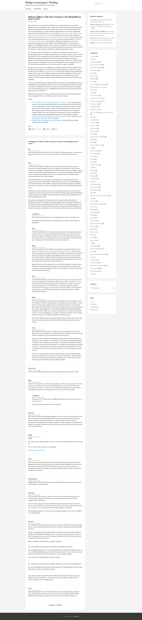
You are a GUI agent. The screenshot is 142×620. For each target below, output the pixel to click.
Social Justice (93, 246)
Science (92, 237)
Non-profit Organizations (97, 204)
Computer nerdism (95, 101)
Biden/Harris (93, 70)
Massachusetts (94, 187)
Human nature (94, 164)
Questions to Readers (95, 223)
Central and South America (97, 87)
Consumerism (94, 104)
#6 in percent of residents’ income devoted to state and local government (51, 37)
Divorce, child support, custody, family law (101, 112)
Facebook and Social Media (97, 136)
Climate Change (94, 95)
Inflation (92, 170)
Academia (92, 56)
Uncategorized (94, 268)
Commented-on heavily (96, 98)
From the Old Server (95, 145)
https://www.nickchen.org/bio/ (36, 450)
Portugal (92, 218)
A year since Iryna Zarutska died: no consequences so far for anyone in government (102, 33)
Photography (93, 212)
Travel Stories (94, 263)
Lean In (50, 33)
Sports (92, 251)
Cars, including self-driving (97, 84)
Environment (93, 131)
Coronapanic (93, 106)
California (92, 78)
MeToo (92, 192)
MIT (91, 198)
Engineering (93, 128)
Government (93, 153)
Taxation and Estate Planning (98, 254)
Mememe (31, 493)
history (45, 8)
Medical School (94, 190)
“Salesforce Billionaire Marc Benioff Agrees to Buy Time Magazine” (50, 116)
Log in (92, 301)
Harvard (92, 156)
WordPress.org (94, 309)
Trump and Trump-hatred (97, 265)
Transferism (93, 260)
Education (93, 125)
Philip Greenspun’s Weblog (41, 2)
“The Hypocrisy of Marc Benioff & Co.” (42, 118)
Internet (92, 173)
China (91, 92)
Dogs (91, 117)
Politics (92, 215)
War (91, 274)
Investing (92, 176)
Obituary (92, 206)
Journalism (93, 178)
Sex (91, 243)
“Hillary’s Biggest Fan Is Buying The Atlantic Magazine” (47, 120)
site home (28, 8)
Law (91, 181)
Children (92, 90)
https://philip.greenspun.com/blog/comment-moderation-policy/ (53, 251)
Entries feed (93, 304)
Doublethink (93, 120)
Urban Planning (94, 271)
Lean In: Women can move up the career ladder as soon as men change (52, 102)
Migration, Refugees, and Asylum (99, 195)
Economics (93, 122)
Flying (92, 142)
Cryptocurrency (94, 109)
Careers (92, 81)
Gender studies (94, 150)
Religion (92, 229)
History (92, 162)
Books (91, 73)
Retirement (93, 232)
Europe (92, 134)
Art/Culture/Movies (95, 64)
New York (92, 201)
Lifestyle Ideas (94, 184)
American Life (94, 62)
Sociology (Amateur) (95, 248)
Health (92, 159)
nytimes (50, 39)
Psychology (93, 220)
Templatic (76, 616)
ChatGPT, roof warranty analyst (103, 43)
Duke (91, 20)
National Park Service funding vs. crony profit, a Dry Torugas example (102, 26)
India (91, 167)
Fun (91, 148)
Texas (91, 257)
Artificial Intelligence (95, 67)
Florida (92, 139)
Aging (92, 59)
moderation (37, 8)
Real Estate (93, 226)
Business (92, 76)
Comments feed (94, 307)
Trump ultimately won (50, 71)
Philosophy (93, 209)
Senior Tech (93, 240)
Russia (92, 234)
